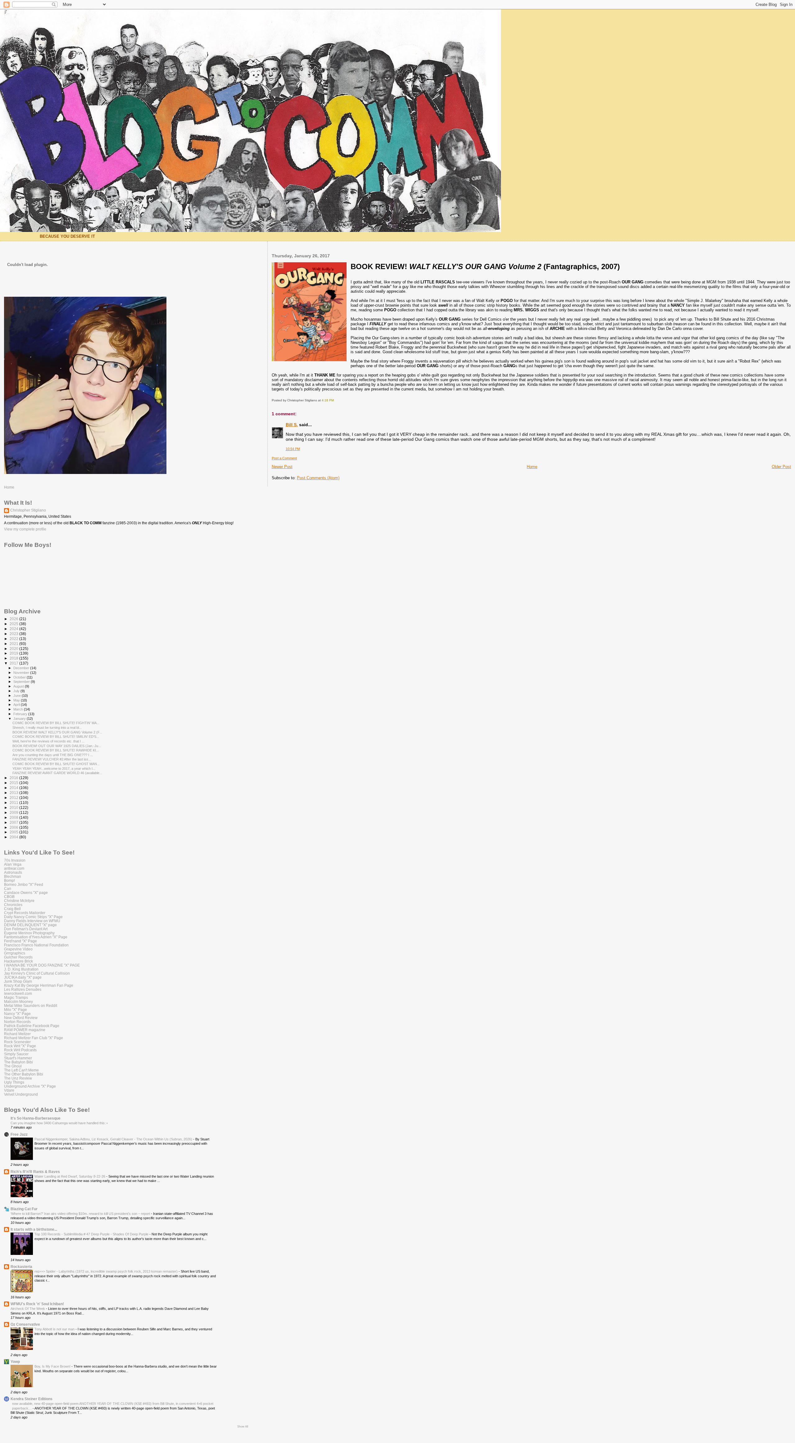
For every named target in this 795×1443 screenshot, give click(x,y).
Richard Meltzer (17, 1034)
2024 (14, 629)
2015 (14, 783)
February (20, 714)
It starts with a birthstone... (34, 1229)
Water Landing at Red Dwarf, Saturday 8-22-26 (70, 1176)
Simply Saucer (16, 1054)
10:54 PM (293, 449)
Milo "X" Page (15, 1010)
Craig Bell (12, 909)
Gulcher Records (18, 957)
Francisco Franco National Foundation (36, 945)
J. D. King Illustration (21, 969)
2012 (14, 798)
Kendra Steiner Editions (31, 1399)
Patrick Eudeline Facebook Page (31, 1026)
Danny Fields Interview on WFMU (32, 921)
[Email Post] (335, 400)
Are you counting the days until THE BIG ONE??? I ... (52, 755)
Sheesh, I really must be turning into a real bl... (47, 727)
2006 (14, 827)
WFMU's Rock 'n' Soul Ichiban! (37, 1304)
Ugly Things (14, 1082)
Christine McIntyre (19, 901)
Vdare (9, 1090)
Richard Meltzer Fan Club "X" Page (33, 1038)
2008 (14, 817)
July (16, 691)
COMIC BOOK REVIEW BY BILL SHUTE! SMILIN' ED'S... (55, 736)
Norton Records (17, 1022)
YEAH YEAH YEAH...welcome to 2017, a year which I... (53, 768)
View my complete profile (25, 529)
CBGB (9, 897)
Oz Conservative (25, 1324)
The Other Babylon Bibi (23, 1074)
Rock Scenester (17, 1042)
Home (532, 466)
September (22, 681)
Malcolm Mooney (18, 1001)
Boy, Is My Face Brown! (52, 1366)
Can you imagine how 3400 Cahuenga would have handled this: (59, 1123)
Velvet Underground (21, 1094)
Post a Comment (284, 458)
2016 (14, 778)
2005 (14, 832)
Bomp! (9, 880)
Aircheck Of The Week (28, 1308)
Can (7, 888)
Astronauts (13, 872)
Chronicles (13, 905)
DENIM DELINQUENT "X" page (30, 925)
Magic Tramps (16, 997)
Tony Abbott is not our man (54, 1329)
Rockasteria (21, 1267)
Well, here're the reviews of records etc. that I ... (48, 741)
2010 (14, 807)
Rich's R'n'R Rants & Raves (35, 1172)
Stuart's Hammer (18, 1058)
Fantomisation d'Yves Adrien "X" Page (35, 937)
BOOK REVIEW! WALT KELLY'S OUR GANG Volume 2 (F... (57, 732)
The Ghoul (13, 1066)
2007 (14, 822)
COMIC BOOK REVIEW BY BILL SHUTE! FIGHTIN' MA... (55, 723)
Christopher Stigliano (28, 510)
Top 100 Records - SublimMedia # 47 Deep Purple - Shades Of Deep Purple (91, 1234)
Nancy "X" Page (17, 1014)
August (19, 686)
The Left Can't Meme (21, 1070)
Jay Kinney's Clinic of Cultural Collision (37, 973)
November (21, 672)
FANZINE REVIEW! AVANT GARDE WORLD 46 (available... (57, 773)
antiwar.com (14, 868)
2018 (14, 658)
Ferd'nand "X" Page (20, 941)
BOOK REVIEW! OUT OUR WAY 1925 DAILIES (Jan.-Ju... (56, 746)
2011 (14, 802)
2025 (14, 624)
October (20, 677)
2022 (14, 639)
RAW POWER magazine (24, 1030)
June (17, 695)
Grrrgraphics (14, 953)
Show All (242, 1426)
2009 (14, 812)
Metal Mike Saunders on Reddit (30, 1005)
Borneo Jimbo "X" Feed (23, 884)
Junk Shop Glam (18, 981)
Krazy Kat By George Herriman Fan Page (38, 985)
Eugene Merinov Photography (29, 933)
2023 (14, 634)
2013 (14, 793)
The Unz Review (18, 1078)
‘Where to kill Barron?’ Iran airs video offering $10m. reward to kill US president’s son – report (81, 1213)
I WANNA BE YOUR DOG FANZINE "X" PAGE (42, 965)
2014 (14, 788)
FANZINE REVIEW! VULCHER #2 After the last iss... (51, 759)
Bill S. (292, 424)
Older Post (781, 466)
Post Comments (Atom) (318, 478)
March (18, 709)
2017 (14, 663)
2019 (14, 653)
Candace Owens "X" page (26, 893)
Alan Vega (12, 864)
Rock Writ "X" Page (20, 1046)
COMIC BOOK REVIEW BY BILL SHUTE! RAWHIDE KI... (55, 750)
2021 (14, 644)
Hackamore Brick (18, 961)
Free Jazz (19, 1134)
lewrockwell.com (18, 993)
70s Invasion (14, 860)
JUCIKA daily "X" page (23, 977)
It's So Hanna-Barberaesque (36, 1118)
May (17, 700)
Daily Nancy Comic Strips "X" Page (33, 917)
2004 (14, 837)
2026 (14, 619)
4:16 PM (328, 400)
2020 (14, 649)
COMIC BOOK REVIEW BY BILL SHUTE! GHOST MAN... (56, 764)
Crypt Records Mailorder (24, 913)
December (21, 668)
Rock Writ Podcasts (20, 1050)
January (20, 718)
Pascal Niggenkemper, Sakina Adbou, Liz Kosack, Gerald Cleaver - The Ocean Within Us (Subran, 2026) (113, 1139)
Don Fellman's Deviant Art (26, 929)
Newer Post (282, 466)
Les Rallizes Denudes (22, 989)
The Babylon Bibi (18, 1062)
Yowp (15, 1362)
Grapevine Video (18, 949)
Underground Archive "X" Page (30, 1086)
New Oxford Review (21, 1018)
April (17, 704)
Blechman (12, 876)
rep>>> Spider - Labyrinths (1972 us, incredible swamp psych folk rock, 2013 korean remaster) (106, 1271)
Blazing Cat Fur (24, 1209)
